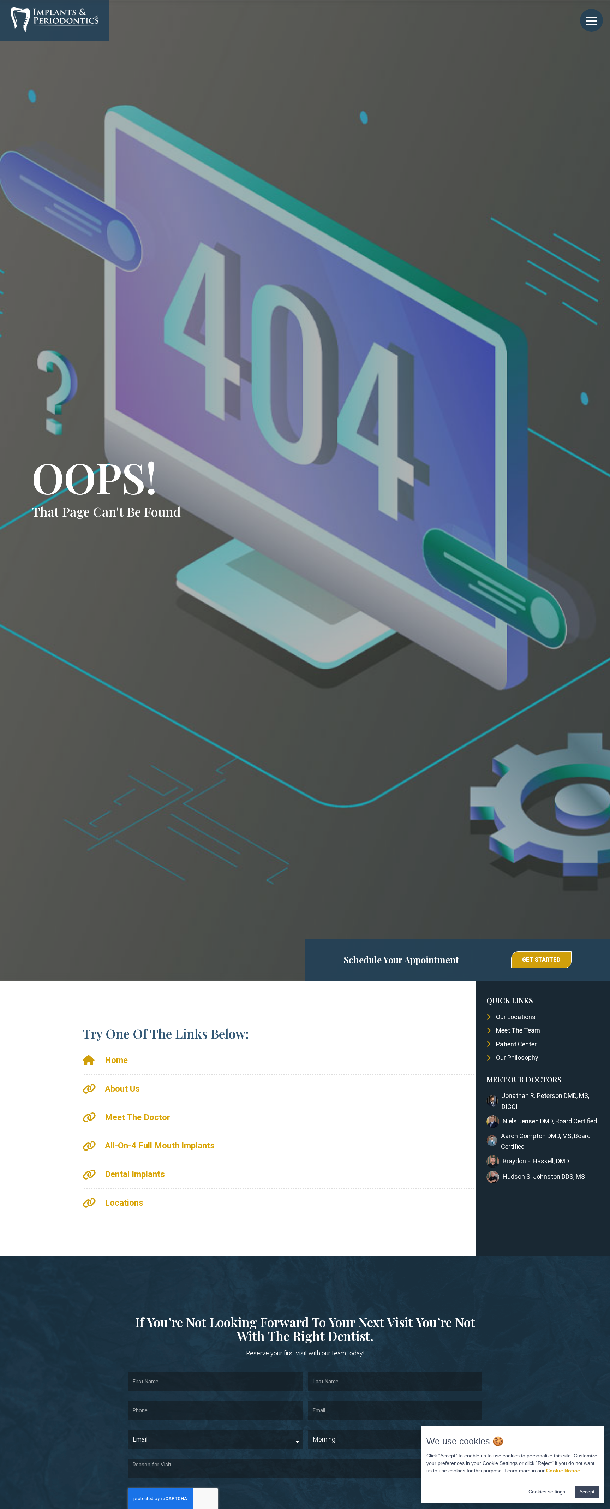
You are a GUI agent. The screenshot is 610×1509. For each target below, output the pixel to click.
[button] (541, 959)
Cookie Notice (563, 1470)
